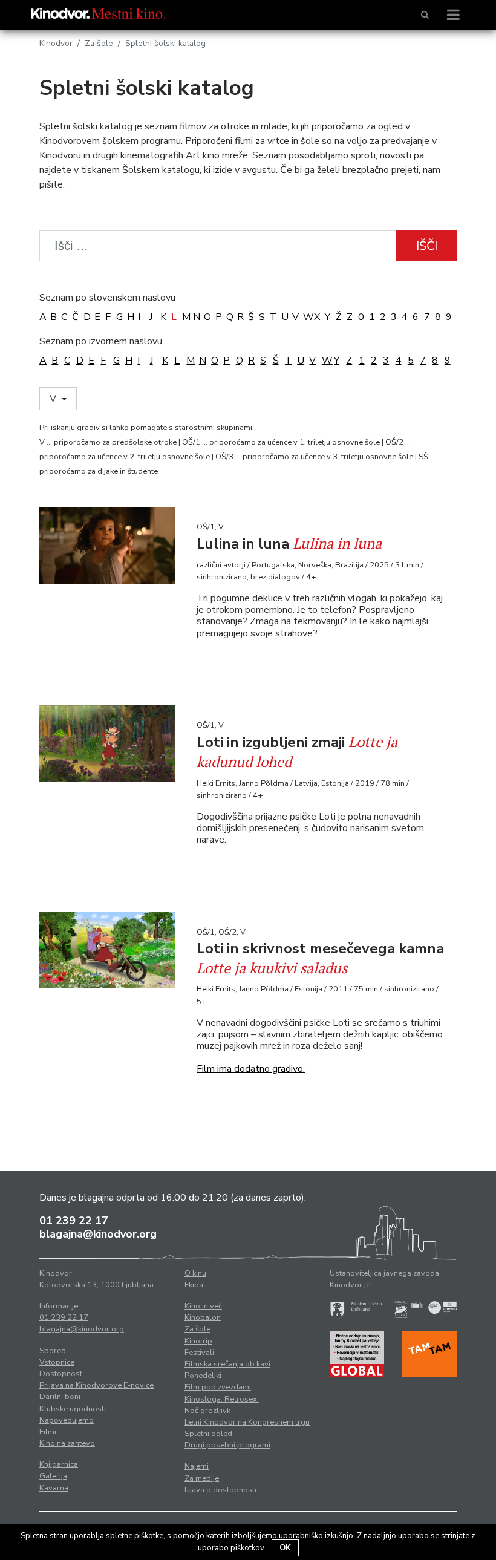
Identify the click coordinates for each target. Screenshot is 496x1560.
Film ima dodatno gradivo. (251, 1068)
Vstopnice (56, 1362)
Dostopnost (60, 1373)
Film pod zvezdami (217, 1387)
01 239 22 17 (73, 1220)
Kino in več (203, 1306)
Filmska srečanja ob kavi (227, 1364)
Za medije (201, 1478)
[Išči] (425, 15)
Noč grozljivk (207, 1410)
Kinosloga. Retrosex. (221, 1399)
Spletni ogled (208, 1433)
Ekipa (193, 1284)
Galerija (53, 1475)
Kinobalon (202, 1317)
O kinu (195, 1273)
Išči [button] (426, 246)
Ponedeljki (202, 1375)
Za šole (99, 43)
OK (285, 1547)
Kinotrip (198, 1341)
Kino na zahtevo (67, 1443)
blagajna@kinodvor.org (98, 1234)
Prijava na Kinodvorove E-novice (96, 1385)
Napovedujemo (66, 1420)
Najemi (196, 1466)
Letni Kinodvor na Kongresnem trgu (247, 1422)
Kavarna (53, 1488)
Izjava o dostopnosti (220, 1489)
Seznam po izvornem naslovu (100, 341)
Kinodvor (56, 43)
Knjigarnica (58, 1464)
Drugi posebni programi (227, 1445)
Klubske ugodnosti (72, 1408)
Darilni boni (59, 1396)
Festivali (199, 1352)
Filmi (47, 1431)
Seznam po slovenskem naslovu (107, 297)
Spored (52, 1350)
